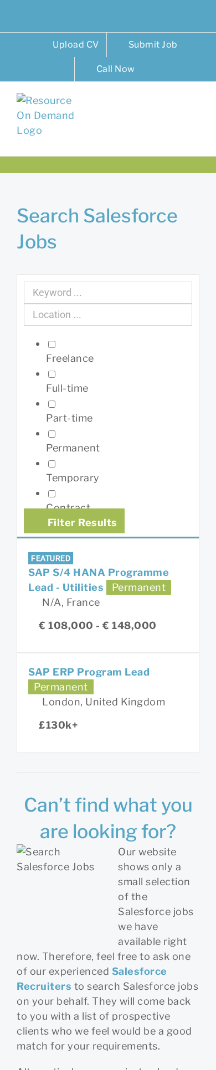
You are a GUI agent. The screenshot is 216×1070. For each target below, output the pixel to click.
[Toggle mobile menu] (195, 110)
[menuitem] (68, 45)
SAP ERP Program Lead (89, 672)
